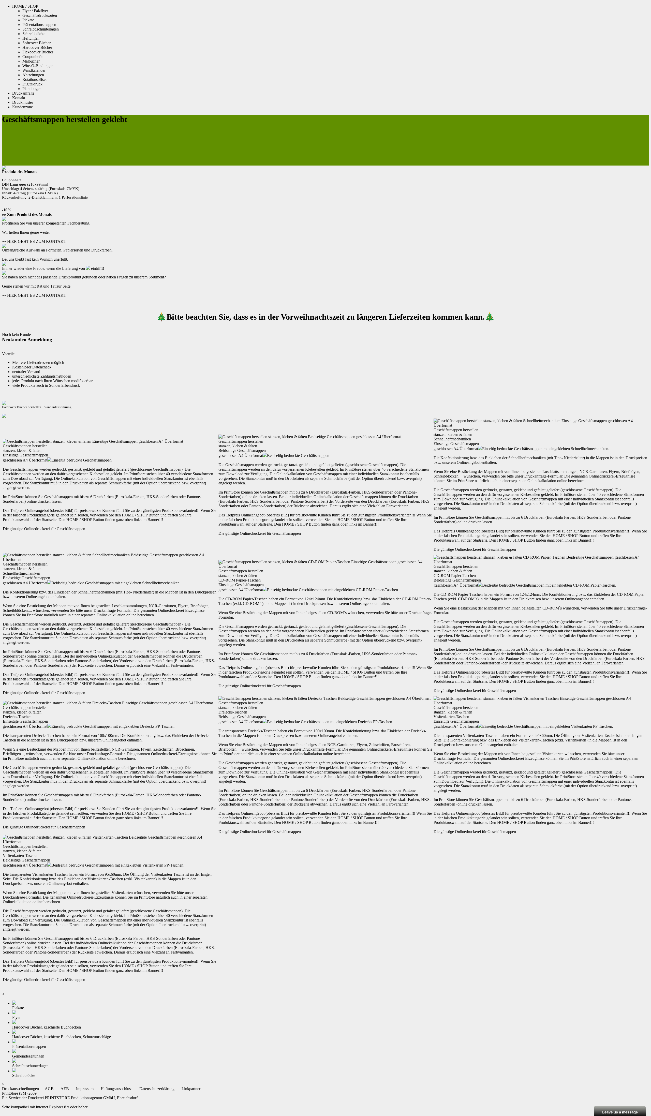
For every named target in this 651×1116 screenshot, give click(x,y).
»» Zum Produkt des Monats (27, 214)
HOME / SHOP (25, 6)
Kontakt (18, 98)
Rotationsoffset (34, 79)
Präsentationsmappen (39, 24)
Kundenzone (22, 107)
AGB (49, 1089)
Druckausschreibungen (20, 1089)
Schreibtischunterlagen (40, 29)
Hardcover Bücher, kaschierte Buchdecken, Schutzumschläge (61, 1037)
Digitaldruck (32, 84)
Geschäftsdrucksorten (39, 15)
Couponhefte (32, 56)
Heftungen (30, 38)
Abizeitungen (33, 75)
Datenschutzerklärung (156, 1089)
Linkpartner (191, 1089)
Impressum (85, 1089)
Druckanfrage (23, 93)
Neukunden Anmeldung (27, 339)
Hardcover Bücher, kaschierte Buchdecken (46, 1027)
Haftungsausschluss (116, 1089)
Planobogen (31, 88)
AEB (65, 1089)
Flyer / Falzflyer (35, 11)
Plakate (28, 20)
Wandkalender (34, 70)
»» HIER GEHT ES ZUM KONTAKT (34, 241)
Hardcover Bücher (37, 47)
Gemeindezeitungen (28, 1056)
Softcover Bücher (36, 43)
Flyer (16, 1017)
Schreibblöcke (33, 34)
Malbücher (31, 61)
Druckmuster (22, 102)
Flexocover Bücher (37, 52)
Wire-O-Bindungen (37, 66)
